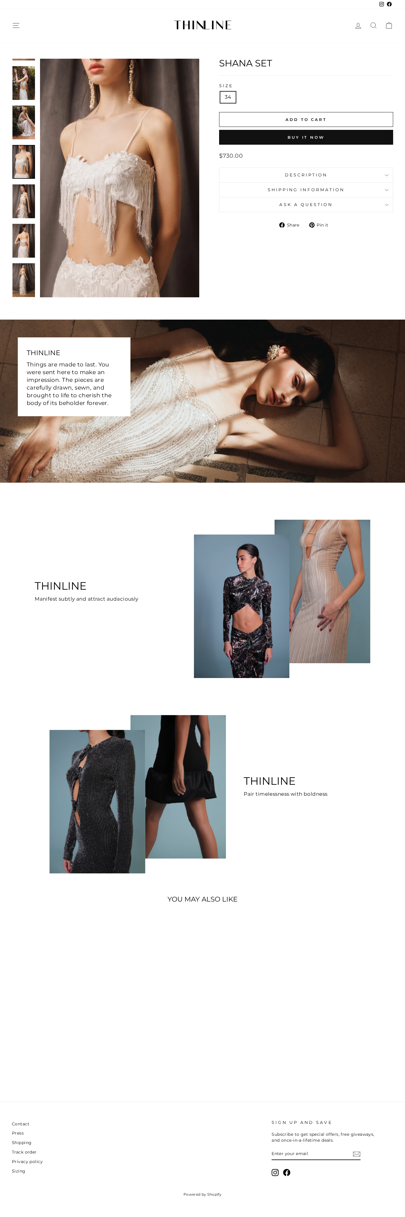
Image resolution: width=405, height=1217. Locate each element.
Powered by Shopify (203, 1194)
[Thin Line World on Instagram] (275, 1172)
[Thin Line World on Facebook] (286, 1172)
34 (228, 97)
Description (306, 175)
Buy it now (306, 137)
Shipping (21, 1142)
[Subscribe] (357, 1154)
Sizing (18, 1171)
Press (18, 1133)
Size (226, 85)
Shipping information (306, 189)
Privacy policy (27, 1161)
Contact (20, 1124)
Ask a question (306, 204)
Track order (24, 1152)
